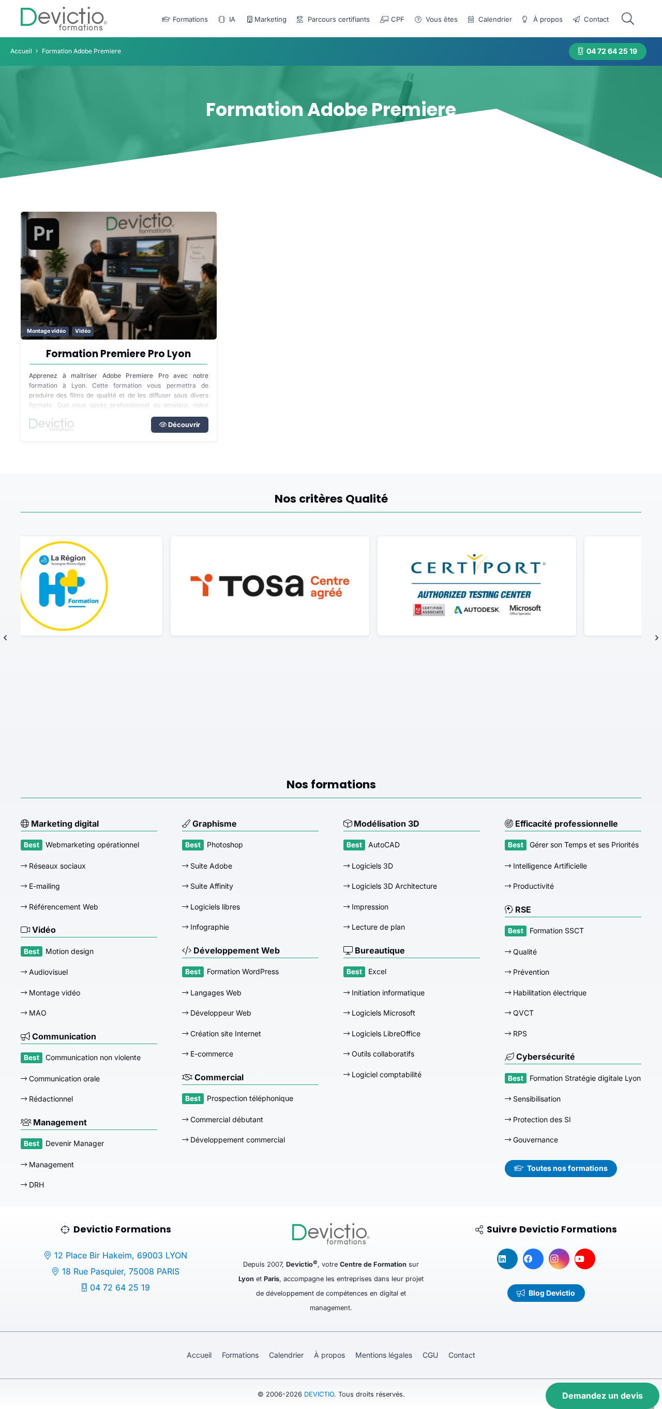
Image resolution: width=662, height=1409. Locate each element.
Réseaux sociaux (56, 865)
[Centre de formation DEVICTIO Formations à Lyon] (64, 19)
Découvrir (183, 425)
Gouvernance (534, 1139)
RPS (519, 1033)
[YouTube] (585, 1259)
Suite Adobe (210, 865)
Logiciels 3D (371, 865)
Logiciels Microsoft (382, 1012)
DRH (35, 1184)
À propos (329, 1355)
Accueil (199, 1355)
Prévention (530, 971)
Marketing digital (64, 823)
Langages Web (215, 992)
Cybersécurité (544, 1056)
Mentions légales (383, 1355)
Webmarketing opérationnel (92, 844)
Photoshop (225, 844)
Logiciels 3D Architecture (393, 886)
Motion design (70, 951)
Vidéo (83, 331)
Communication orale (63, 1078)
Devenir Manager (75, 1143)
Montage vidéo (46, 331)
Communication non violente (93, 1057)
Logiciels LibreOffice (385, 1033)
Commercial (218, 1077)
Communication (63, 1036)
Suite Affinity (210, 886)
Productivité (532, 886)
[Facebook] (533, 1259)
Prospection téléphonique (250, 1098)
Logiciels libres (214, 906)
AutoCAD (384, 844)
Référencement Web (62, 906)
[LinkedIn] (507, 1259)
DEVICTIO (319, 1394)
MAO (37, 1012)
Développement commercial (236, 1139)
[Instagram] (559, 1259)
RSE (522, 909)
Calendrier (286, 1355)
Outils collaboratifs (382, 1053)
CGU (430, 1355)
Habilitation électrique (548, 992)
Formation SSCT (557, 930)
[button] (627, 19)
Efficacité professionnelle (565, 823)
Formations (240, 1355)
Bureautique (379, 950)
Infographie (208, 926)
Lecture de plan (377, 926)
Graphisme (213, 823)
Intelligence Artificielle (549, 865)
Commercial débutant (225, 1119)
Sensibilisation (536, 1098)
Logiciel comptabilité (386, 1074)
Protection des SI (541, 1119)
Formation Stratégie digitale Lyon (585, 1078)
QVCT (522, 1012)
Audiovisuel (47, 971)
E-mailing (43, 886)
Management (59, 1122)
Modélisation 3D (385, 823)
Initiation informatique (387, 992)
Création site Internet (224, 1033)
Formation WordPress (243, 971)
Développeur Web (219, 1012)
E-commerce (210, 1053)
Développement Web (235, 950)
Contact (461, 1355)
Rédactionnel (50, 1098)
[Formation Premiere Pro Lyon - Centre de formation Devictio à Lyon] (119, 275)
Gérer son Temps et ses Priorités (584, 844)
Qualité (524, 951)
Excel (377, 971)
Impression (369, 906)
